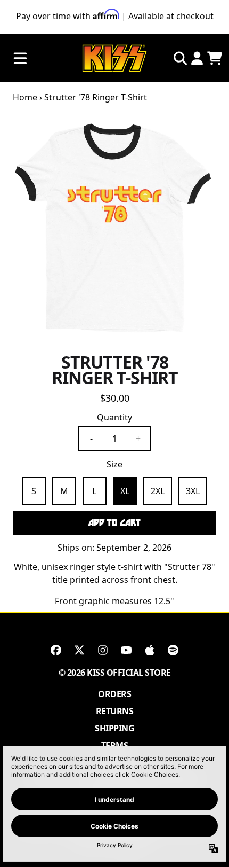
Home (25, 97)
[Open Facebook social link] (56, 650)
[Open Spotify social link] (173, 650)
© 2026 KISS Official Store (115, 672)
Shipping (114, 728)
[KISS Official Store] (114, 58)
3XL (193, 491)
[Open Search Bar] (179, 58)
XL (124, 491)
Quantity (114, 417)
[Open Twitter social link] (79, 650)
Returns (115, 711)
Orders (114, 694)
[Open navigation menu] (20, 58)
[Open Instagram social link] (102, 650)
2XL (158, 491)
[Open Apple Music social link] (149, 650)
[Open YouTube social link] (126, 650)
